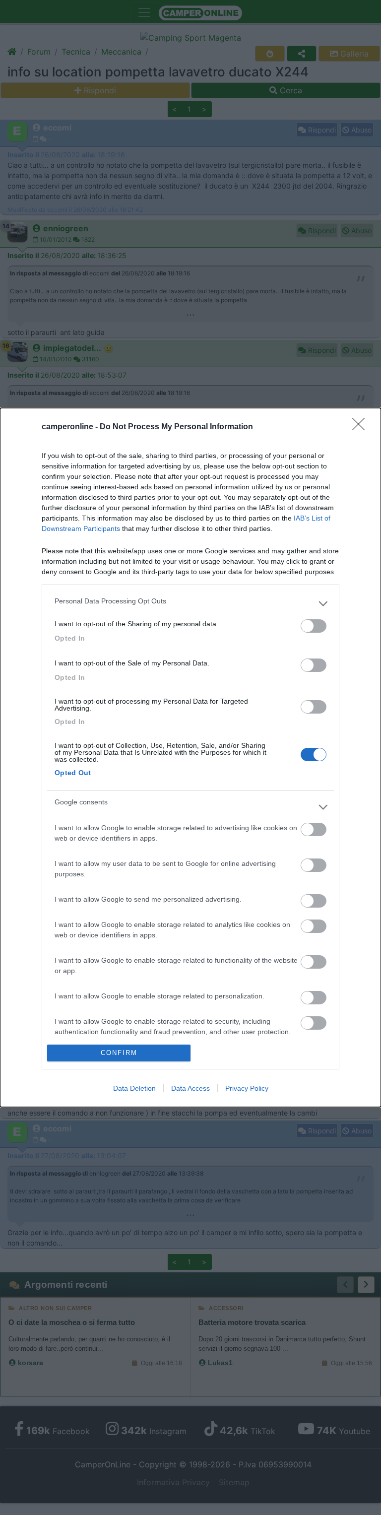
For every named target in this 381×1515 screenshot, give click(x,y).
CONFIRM (119, 1052)
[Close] (361, 427)
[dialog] (190, 757)
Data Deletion (134, 1088)
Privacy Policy (246, 1088)
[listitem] (190, 603)
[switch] (313, 626)
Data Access (190, 1088)
